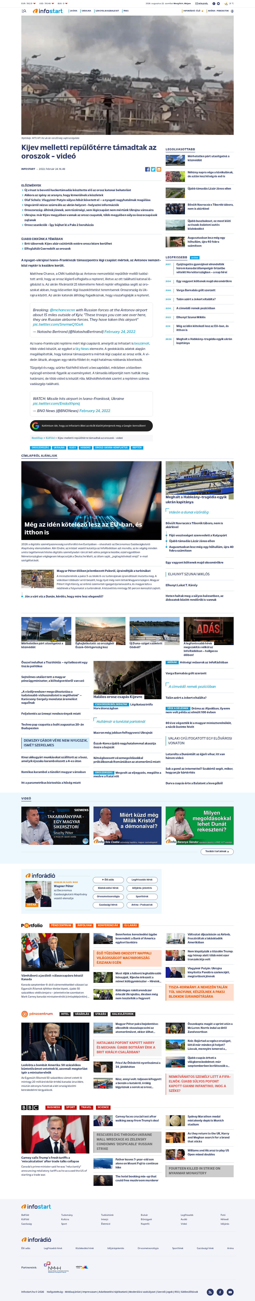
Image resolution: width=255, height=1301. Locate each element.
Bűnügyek (146, 1219)
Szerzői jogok (165, 1292)
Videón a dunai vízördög (189, 512)
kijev (72, 447)
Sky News (82, 349)
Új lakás (130, 925)
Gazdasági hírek (205, 1248)
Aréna (230, 1248)
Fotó (223, 1215)
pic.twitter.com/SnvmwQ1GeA (58, 325)
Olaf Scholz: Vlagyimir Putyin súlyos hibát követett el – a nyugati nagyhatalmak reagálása (87, 200)
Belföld (25, 1215)
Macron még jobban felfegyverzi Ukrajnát (123, 733)
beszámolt (141, 343)
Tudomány (67, 1215)
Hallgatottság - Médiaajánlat (63, 1292)
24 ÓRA (194, 258)
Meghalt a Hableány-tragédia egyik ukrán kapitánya (196, 499)
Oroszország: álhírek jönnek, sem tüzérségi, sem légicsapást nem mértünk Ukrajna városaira (89, 210)
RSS (177, 1292)
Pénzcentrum (61, 925)
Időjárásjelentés (115, 1248)
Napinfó (145, 1224)
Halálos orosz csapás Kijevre (118, 697)
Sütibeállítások (189, 1292)
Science (103, 1107)
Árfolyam (84, 925)
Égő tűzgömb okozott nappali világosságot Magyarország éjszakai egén (124, 958)
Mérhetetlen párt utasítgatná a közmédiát (42, 645)
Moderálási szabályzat (142, 1292)
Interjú (104, 1219)
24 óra (73, 11)
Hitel (65, 1014)
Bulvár (144, 1215)
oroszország (40, 447)
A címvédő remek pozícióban (192, 687)
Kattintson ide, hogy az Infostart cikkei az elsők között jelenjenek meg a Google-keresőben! (94, 426)
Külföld (50, 438)
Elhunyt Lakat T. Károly (182, 585)
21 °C (231, 4)
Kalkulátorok (123, 1014)
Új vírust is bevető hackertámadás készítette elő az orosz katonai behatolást (77, 190)
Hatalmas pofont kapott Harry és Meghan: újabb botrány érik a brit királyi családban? (126, 1047)
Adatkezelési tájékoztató (113, 1292)
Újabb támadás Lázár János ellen (192, 541)
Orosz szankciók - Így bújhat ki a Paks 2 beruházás (59, 225)
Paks (126, 11)
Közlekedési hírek (85, 1248)
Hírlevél (224, 1219)
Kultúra (65, 1219)
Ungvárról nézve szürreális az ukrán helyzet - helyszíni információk (71, 205)
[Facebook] (220, 1292)
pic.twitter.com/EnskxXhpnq (56, 404)
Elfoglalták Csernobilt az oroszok (47, 249)
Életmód (105, 1224)
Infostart (28, 169)
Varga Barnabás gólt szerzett (186, 673)
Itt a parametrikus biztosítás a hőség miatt (51, 783)
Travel (86, 1107)
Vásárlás (82, 1014)
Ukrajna (86, 11)
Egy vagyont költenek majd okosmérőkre (194, 562)
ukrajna (59, 447)
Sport (70, 1107)
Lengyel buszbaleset (107, 11)
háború (85, 447)
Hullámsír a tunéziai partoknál (121, 722)
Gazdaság (26, 1224)
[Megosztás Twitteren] (153, 169)
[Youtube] (230, 1292)
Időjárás (225, 1224)
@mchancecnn (62, 310)
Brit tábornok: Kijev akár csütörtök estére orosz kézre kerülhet (68, 243)
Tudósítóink (107, 1215)
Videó (184, 1224)
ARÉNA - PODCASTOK (218, 11)
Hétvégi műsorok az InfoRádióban (204, 662)
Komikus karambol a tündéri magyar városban (53, 772)
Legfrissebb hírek (53, 1248)
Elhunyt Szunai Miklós (189, 574)
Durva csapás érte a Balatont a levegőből (194, 783)
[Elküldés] (159, 169)
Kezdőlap (37, 438)
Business (53, 1107)
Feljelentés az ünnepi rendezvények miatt (51, 714)
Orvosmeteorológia (148, 1248)
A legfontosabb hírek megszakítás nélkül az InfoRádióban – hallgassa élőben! (201, 649)
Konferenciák (108, 925)
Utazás (100, 1014)
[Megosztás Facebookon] (147, 169)
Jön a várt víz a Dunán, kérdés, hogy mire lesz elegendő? (64, 596)
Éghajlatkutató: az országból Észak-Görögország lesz (94, 645)
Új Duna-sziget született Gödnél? (146, 645)
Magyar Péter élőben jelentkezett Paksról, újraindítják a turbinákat (104, 571)
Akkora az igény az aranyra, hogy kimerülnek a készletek (63, 195)
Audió (184, 1219)
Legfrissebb (187, 1215)
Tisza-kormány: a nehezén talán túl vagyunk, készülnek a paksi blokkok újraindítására (198, 992)
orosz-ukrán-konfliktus (111, 447)
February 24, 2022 (119, 332)
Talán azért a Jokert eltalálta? (186, 698)
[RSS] (210, 1292)
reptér (137, 447)
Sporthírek (177, 1248)
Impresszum (89, 1292)
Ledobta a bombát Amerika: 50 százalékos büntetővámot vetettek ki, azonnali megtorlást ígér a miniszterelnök (54, 1069)
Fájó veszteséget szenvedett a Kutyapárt (198, 535)
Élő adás (109, 880)
